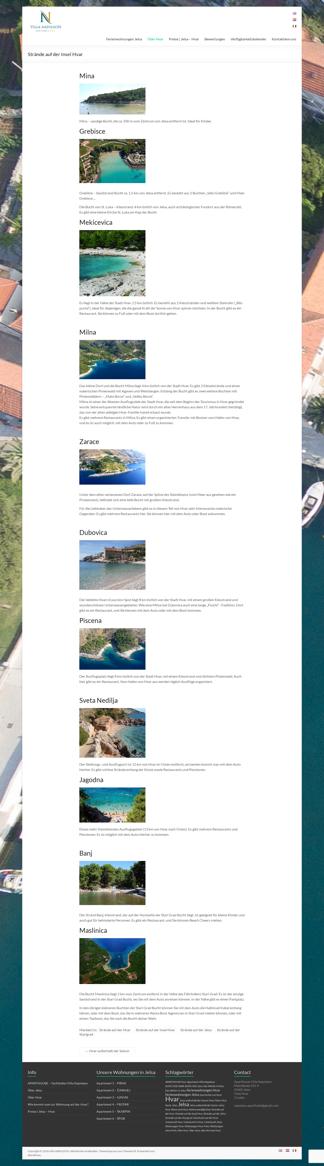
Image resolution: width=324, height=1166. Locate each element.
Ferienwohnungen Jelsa (124, 39)
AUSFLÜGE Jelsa (194, 1086)
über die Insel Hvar (211, 1130)
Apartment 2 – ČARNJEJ (113, 1090)
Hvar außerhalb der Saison (107, 1051)
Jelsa (183, 1104)
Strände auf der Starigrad (178, 1117)
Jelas (174, 1105)
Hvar (172, 1099)
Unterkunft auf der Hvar (205, 1117)
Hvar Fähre (215, 1100)
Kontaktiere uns (284, 39)
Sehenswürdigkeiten (200, 1109)
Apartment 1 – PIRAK (111, 1083)
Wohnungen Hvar (174, 1126)
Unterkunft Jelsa (213, 1122)
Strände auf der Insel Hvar (155, 1030)
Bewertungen (215, 39)
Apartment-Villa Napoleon (201, 1081)
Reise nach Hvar (179, 1109)
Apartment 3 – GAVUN (112, 1097)
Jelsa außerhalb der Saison (204, 1105)
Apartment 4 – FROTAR (113, 1104)
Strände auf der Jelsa (196, 1030)
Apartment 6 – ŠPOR (111, 1118)
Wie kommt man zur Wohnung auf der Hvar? (58, 1104)
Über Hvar (155, 39)
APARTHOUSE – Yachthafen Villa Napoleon (58, 1083)
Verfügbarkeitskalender (248, 39)
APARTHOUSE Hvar (175, 1081)
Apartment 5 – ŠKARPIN (113, 1111)
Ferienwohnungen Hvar (203, 1090)
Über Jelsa (35, 1090)
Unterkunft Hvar (174, 1122)
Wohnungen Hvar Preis (197, 1126)
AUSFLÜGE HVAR (174, 1086)
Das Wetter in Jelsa (175, 1090)
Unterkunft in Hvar (194, 1122)
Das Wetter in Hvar (213, 1086)
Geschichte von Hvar (211, 1094)
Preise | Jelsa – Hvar (184, 39)
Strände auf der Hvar (114, 1030)
